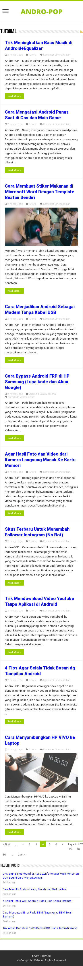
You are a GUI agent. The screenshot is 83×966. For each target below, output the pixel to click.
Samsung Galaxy (38, 394)
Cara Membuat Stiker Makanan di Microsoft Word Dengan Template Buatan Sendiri (39, 191)
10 (69, 849)
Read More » (14, 96)
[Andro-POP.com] (42, 10)
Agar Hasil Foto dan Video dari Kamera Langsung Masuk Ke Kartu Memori (40, 459)
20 (78, 849)
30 (4, 854)
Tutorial (33, 54)
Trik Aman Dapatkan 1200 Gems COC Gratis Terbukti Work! (40, 928)
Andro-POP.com (42, 956)
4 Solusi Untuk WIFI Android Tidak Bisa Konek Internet (37, 901)
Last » (21, 854)
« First (6, 844)
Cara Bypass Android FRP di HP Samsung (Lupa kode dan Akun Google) (37, 381)
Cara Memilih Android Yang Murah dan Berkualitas (34, 889)
